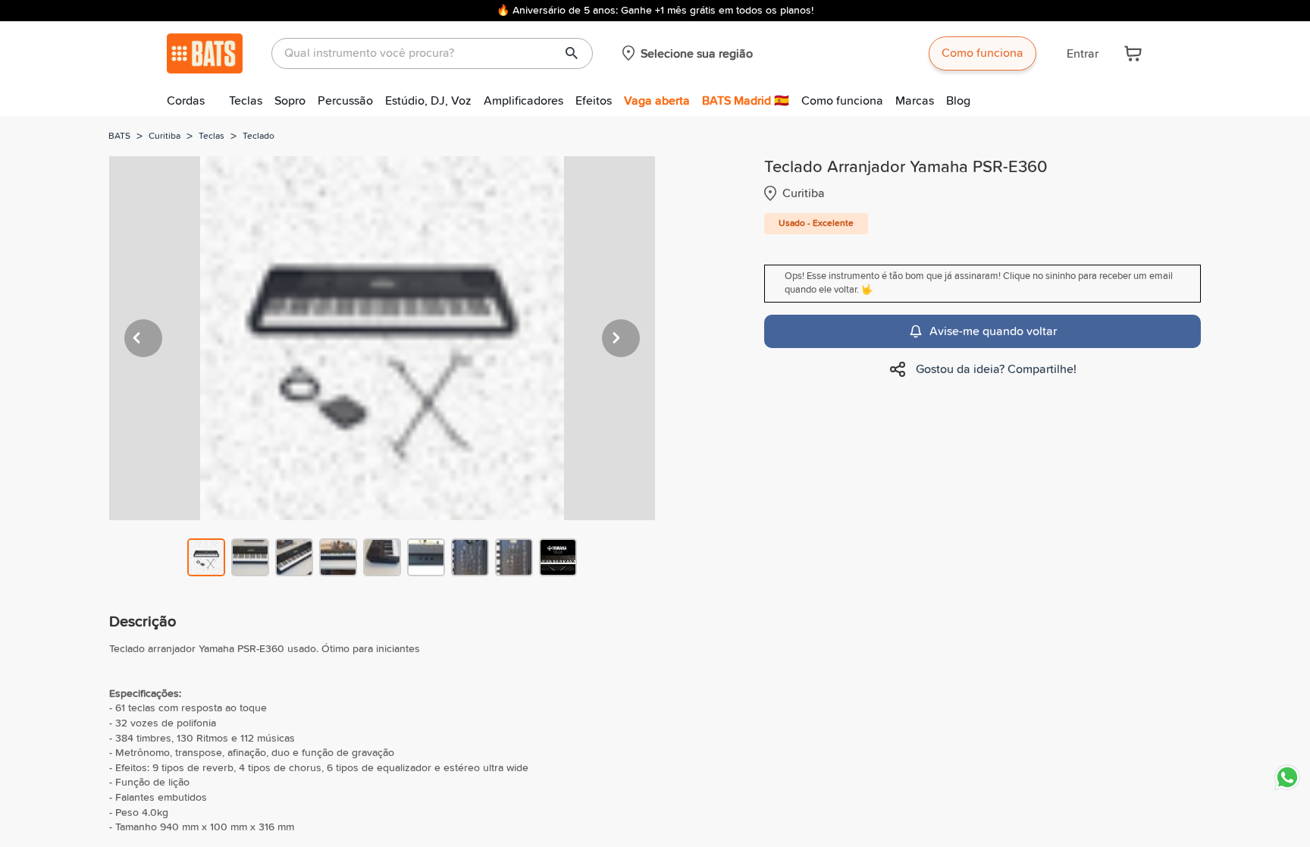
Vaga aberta (657, 101)
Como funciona (982, 53)
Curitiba (164, 136)
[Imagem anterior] (143, 338)
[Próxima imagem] (621, 338)
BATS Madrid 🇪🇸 (745, 101)
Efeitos (593, 101)
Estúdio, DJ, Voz (428, 101)
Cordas (186, 101)
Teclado (258, 136)
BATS (119, 136)
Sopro (290, 101)
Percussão (345, 101)
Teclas (245, 101)
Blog (958, 101)
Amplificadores (523, 101)
